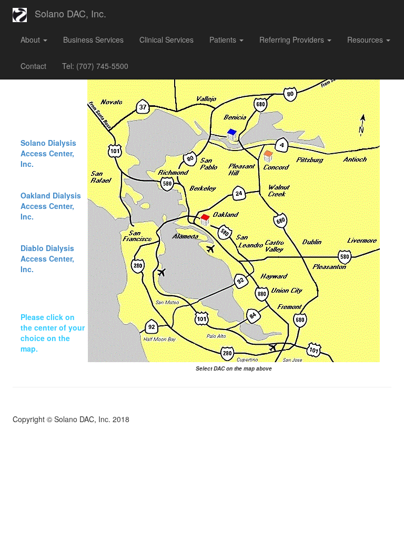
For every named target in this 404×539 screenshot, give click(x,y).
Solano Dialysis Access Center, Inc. (48, 153)
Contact (33, 66)
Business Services (93, 39)
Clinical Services (166, 39)
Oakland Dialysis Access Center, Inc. (51, 206)
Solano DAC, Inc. (70, 13)
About (31, 39)
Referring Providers (292, 39)
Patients (223, 39)
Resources (366, 39)
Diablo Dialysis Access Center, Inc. (47, 258)
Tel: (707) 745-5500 (95, 66)
